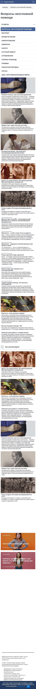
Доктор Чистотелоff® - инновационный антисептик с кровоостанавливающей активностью (15, 220)
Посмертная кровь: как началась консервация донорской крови (13, 152)
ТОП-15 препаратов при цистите (16, 543)
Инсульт (5, 33)
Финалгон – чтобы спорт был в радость (16, 233)
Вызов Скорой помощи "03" (11, 326)
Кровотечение (8, 37)
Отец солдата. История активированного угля (16, 208)
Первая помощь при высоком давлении (16, 94)
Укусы (4, 71)
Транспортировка (10, 67)
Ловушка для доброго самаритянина (15, 332)
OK (28, 686)
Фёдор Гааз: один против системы (14, 125)
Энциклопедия (9, 2)
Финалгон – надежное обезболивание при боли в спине (17, 244)
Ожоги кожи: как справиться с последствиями (12, 269)
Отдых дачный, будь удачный (12, 255)
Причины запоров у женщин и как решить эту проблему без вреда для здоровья (18, 560)
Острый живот (8, 52)
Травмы (5, 63)
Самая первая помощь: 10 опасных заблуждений (14, 283)
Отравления (7, 56)
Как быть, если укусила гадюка (12, 313)
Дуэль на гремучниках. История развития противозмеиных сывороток (16, 181)
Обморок (5, 44)
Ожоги (4, 48)
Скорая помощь (9, 60)
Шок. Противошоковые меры (15, 75)
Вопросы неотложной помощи (16, 29)
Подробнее (21, 686)
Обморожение (8, 41)
